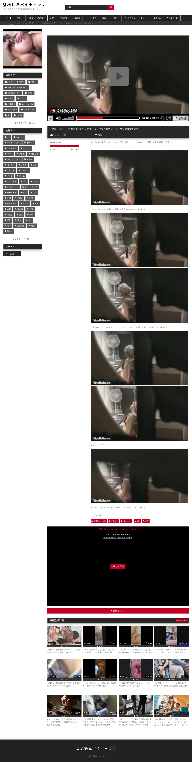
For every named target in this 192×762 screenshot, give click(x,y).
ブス (25, 181)
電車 (9, 226)
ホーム (8, 18)
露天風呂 (21, 226)
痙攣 (31, 215)
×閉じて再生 (118, 566)
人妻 (35, 192)
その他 (19, 115)
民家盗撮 (63, 18)
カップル (26, 148)
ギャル (10, 154)
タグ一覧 (9, 24)
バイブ (10, 176)
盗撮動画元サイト (118, 611)
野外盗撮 (76, 18)
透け (29, 220)
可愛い (20, 198)
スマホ (29, 159)
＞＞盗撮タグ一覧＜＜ (22, 239)
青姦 (33, 226)
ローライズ (11, 192)
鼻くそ (10, 231)
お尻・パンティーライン (17, 87)
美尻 (147, 521)
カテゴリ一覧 (172, 18)
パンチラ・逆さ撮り (36, 18)
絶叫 (9, 220)
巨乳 (31, 198)
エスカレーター (13, 143)
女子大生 (114, 521)
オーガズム (11, 148)
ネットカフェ (129, 18)
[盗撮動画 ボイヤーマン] (24, 5)
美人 (19, 220)
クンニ (22, 154)
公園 (9, 198)
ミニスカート (12, 187)
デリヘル (10, 170)
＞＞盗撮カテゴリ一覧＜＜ (22, 123)
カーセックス (90, 18)
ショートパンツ (13, 159)
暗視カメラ (11, 203)
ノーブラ (24, 170)
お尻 (52, 18)
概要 (99, 134)
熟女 (21, 215)
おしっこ (20, 137)
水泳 (37, 203)
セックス (10, 165)
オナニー (30, 143)
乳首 (25, 192)
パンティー (127, 521)
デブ (35, 165)
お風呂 (104, 18)
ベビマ (36, 181)
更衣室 (25, 203)
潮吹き (10, 215)
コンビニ (35, 154)
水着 (9, 209)
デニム (24, 165)
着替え (116, 18)
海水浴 (20, 209)
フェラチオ (11, 181)
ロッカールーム (31, 187)
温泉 (31, 209)
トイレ (143, 18)
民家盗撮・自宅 (100, 521)
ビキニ (22, 176)
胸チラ (20, 18)
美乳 (138, 521)
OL (8, 137)
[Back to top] (184, 754)
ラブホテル (156, 18)
